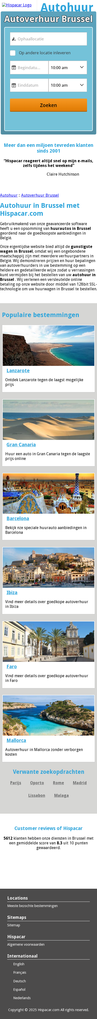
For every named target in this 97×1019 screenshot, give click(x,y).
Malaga (61, 795)
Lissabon (36, 795)
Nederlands (21, 998)
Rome (58, 782)
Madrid (80, 782)
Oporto (37, 782)
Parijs (15, 782)
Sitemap (13, 925)
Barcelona (17, 518)
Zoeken (48, 105)
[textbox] (48, 39)
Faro (11, 667)
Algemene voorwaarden (26, 944)
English (18, 964)
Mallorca (16, 740)
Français (19, 972)
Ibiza (11, 592)
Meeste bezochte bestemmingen (32, 906)
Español (18, 990)
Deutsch (19, 981)
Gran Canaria (21, 445)
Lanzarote (18, 371)
